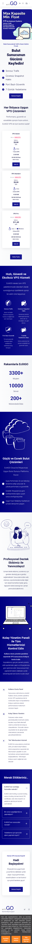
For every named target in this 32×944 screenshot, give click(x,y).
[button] (16, 795)
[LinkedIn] (29, 909)
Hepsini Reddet (16, 939)
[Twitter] (24, 909)
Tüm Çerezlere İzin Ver (26, 939)
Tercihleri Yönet (6, 939)
